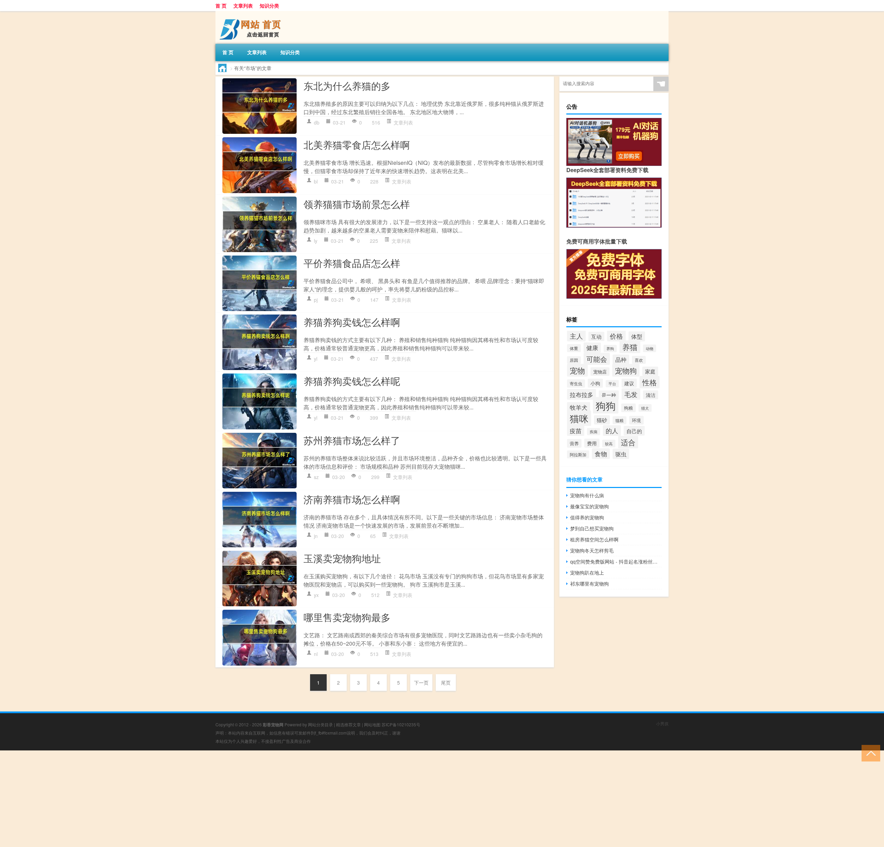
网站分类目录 (320, 724)
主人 (576, 335)
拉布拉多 (581, 394)
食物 (601, 453)
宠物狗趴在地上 (587, 572)
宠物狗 (626, 370)
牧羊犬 (578, 407)
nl (316, 653)
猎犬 (645, 408)
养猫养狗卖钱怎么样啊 (352, 322)
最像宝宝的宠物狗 (589, 506)
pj (316, 299)
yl (315, 358)
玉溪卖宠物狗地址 (342, 558)
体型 (636, 336)
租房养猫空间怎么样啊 (594, 539)
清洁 (650, 394)
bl (316, 181)
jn (316, 535)
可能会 (596, 359)
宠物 (577, 370)
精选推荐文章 (348, 724)
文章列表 (243, 5)
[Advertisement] (207, 798)
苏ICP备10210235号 (401, 724)
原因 (574, 360)
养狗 (610, 348)
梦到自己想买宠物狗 (592, 528)
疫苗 (576, 430)
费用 (592, 443)
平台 (612, 383)
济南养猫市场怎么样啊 (352, 499)
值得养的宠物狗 (587, 517)
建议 (629, 383)
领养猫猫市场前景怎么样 (357, 204)
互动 (596, 336)
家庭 (650, 371)
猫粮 (619, 420)
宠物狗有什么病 (587, 495)
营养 (574, 443)
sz (316, 477)
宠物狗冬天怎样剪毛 (592, 550)
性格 (649, 382)
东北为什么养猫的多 (347, 85)
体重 (574, 348)
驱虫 (620, 454)
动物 (649, 348)
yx (316, 594)
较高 (609, 443)
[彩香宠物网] (251, 13)
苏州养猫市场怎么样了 (352, 440)
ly (315, 240)
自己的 (634, 431)
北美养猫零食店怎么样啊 (357, 144)
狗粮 (628, 408)
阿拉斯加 (578, 454)
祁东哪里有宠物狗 (589, 583)
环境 (636, 420)
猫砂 (602, 420)
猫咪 (579, 418)
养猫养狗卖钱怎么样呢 (352, 381)
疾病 (593, 431)
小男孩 (662, 723)
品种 (620, 359)
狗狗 (606, 405)
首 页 (221, 5)
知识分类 (269, 5)
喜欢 (639, 360)
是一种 (609, 394)
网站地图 (372, 724)
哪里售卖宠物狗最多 (347, 617)
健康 (592, 347)
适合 (628, 442)
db (316, 122)
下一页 (421, 682)
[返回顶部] (869, 752)
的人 (612, 430)
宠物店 (600, 371)
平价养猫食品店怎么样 (352, 263)
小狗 (595, 383)
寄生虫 (576, 383)
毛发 (630, 394)
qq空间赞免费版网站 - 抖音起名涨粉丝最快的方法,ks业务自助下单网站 (616, 561)
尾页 (446, 682)
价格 (616, 335)
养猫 (629, 346)
